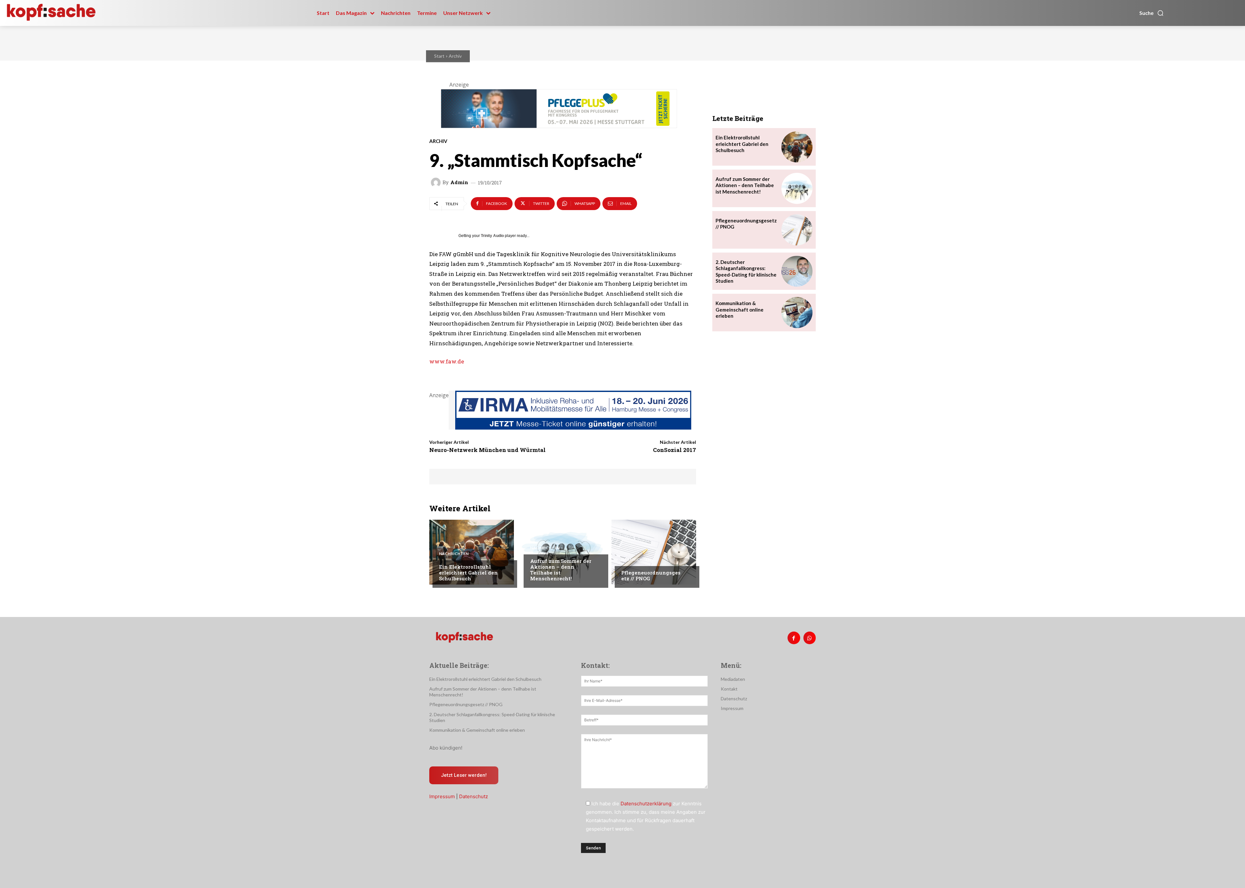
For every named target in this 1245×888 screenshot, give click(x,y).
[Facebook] (794, 638)
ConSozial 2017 (674, 450)
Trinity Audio (492, 235)
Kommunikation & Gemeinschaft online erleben (740, 309)
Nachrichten (453, 554)
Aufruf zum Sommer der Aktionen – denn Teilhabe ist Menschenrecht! (560, 570)
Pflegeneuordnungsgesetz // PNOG (651, 575)
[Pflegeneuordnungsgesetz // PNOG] (653, 552)
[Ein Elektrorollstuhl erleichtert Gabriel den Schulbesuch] (471, 552)
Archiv (455, 56)
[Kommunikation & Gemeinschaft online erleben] (796, 312)
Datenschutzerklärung (646, 803)
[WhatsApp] (809, 638)
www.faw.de (446, 361)
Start (439, 56)
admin (459, 182)
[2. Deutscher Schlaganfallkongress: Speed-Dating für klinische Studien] (796, 271)
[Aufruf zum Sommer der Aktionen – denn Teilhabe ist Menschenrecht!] (562, 552)
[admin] (437, 182)
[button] (1151, 13)
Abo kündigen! (445, 748)
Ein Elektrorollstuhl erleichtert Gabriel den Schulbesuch (468, 572)
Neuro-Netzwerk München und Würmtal (487, 450)
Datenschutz (473, 796)
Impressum (442, 796)
